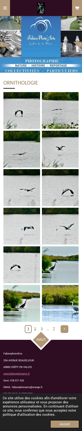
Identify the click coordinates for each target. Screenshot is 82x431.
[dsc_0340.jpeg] (60, 187)
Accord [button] (65, 424)
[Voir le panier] (77, 8)
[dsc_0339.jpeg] (22, 187)
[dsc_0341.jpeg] (22, 226)
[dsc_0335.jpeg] (60, 110)
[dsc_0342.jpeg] (60, 226)
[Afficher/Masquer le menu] (5, 8)
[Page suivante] (64, 329)
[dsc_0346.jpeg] (22, 264)
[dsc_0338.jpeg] (60, 149)
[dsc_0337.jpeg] (22, 110)
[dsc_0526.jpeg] (60, 264)
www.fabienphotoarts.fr (16, 373)
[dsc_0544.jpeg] (60, 303)
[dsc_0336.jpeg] (22, 149)
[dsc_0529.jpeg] (22, 303)
